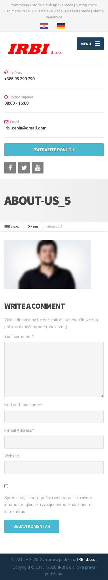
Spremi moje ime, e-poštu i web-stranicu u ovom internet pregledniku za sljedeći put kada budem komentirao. (48, 504)
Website (11, 456)
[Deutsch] (62, 26)
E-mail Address (19, 430)
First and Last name (23, 404)
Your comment (19, 336)
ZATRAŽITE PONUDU (54, 150)
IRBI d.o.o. (87, 559)
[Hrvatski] (45, 26)
